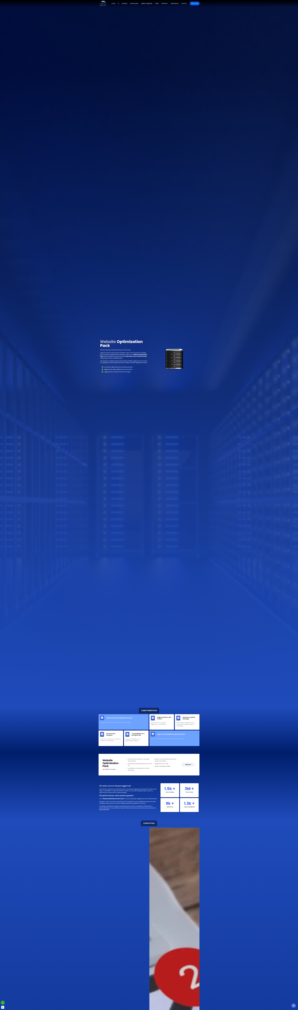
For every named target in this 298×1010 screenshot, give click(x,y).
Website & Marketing (146, 3)
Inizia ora (188, 764)
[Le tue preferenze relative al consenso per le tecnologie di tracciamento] (2, 1007)
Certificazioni (174, 3)
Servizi (157, 3)
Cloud (113, 3)
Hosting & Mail (134, 3)
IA (118, 3)
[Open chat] (293, 1005)
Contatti (183, 3)
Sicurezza (124, 3)
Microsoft (165, 3)
